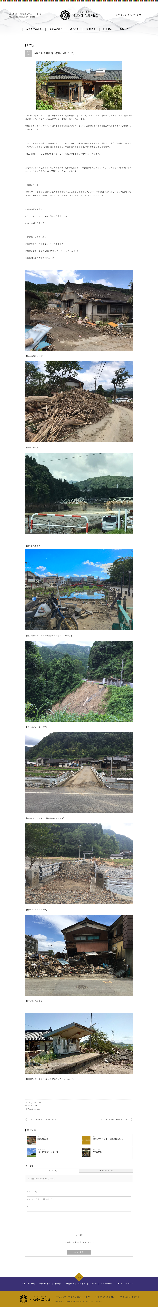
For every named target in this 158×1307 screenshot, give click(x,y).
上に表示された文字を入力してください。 (79, 1242)
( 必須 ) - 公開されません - (40, 1199)
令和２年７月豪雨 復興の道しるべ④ (108, 1139)
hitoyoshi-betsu (34, 1102)
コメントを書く (33, 1106)
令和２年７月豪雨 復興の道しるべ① (43, 1119)
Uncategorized (34, 1109)
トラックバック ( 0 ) (106, 1171)
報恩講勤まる (43, 1139)
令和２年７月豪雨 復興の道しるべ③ (115, 1119)
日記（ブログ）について (47, 1152)
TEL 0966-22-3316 (104, 1297)
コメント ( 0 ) (52, 1171)
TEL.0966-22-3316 (15, 17)
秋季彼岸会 (97, 1152)
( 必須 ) (32, 1192)
